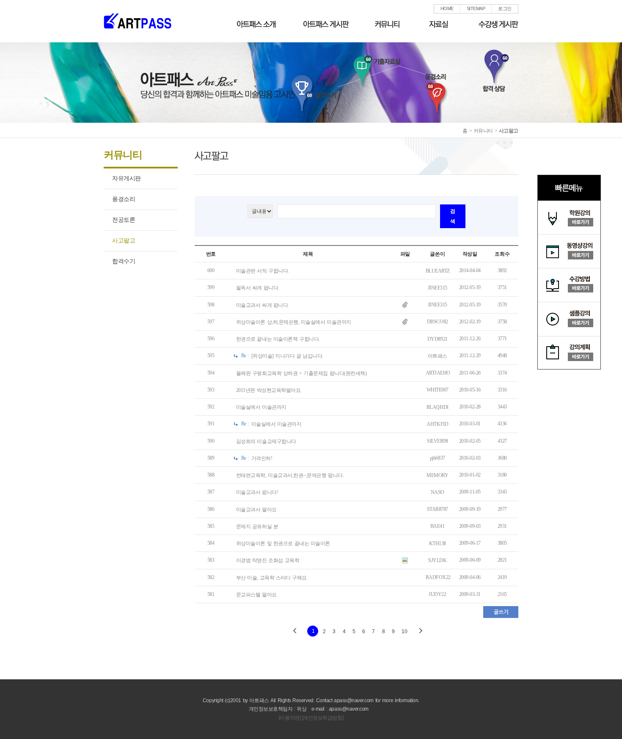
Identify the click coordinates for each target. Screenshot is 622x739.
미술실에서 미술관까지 (261, 407)
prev (295, 631)
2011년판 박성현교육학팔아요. (269, 390)
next (420, 631)
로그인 (505, 8)
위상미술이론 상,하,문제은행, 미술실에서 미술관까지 (293, 322)
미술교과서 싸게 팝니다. (262, 305)
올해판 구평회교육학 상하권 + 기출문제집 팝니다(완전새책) (301, 373)
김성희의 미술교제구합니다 (266, 441)
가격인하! (261, 458)
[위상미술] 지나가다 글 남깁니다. (287, 356)
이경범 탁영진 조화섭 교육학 (267, 561)
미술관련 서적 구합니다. (262, 271)
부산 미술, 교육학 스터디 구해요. (272, 578)
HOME (447, 8)
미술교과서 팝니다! (257, 493)
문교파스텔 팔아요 (256, 595)
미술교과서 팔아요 (256, 510)
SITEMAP (476, 8)
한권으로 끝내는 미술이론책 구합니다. (278, 339)
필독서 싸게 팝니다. (257, 288)
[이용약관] (289, 718)
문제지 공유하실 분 (257, 526)
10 (404, 631)
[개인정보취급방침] (322, 718)
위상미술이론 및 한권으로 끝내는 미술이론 (283, 543)
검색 (452, 216)
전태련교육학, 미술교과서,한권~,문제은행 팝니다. (290, 475)
